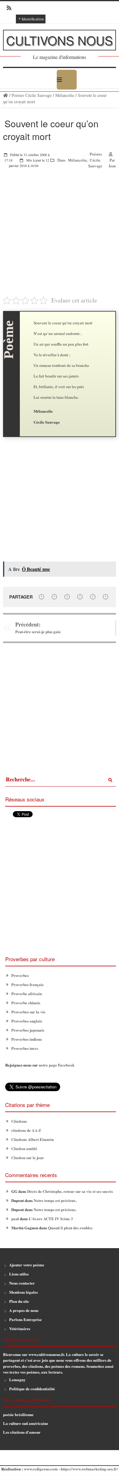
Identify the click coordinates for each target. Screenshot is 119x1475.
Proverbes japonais (27, 1030)
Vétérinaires (19, 1328)
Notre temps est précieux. (55, 1200)
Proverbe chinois (25, 1003)
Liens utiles (19, 1274)
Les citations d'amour (22, 1432)
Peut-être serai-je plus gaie (38, 631)
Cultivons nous (59, 40)
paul (15, 1218)
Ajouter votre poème (26, 1265)
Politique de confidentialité (32, 1388)
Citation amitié (24, 1148)
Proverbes (20, 975)
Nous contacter (22, 1283)
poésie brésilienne (18, 1414)
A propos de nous (23, 1310)
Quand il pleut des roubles (70, 1228)
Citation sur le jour (27, 1157)
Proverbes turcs (24, 1048)
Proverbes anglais (26, 1021)
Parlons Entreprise (25, 1319)
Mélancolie (64, 95)
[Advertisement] (59, 236)
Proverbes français (27, 984)
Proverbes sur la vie (28, 1012)
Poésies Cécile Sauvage (32, 95)
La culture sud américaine (25, 1423)
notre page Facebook (56, 1065)
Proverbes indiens (26, 1039)
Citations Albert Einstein (32, 1139)
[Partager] (41, 596)
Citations (19, 1121)
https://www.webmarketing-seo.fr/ (89, 1469)
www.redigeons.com (41, 1469)
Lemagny (17, 1379)
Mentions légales (23, 1292)
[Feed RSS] (7, 8)
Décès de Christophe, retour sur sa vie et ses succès (70, 1191)
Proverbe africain (26, 993)
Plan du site (19, 1301)
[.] (5, 95)
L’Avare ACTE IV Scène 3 (51, 1218)
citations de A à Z (26, 1130)
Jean (112, 166)
